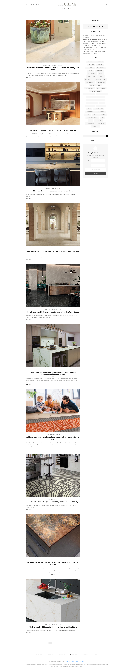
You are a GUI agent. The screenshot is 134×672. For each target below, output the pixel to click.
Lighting (101, 100)
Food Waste (88, 79)
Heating (92, 85)
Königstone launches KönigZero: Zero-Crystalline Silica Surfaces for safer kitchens (53, 374)
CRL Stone (47, 309)
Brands (83, 13)
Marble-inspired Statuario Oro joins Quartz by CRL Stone (53, 627)
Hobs (99, 85)
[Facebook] (88, 26)
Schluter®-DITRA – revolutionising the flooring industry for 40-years (53, 438)
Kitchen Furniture (102, 94)
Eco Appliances (91, 73)
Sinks (89, 109)
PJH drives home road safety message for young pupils (94, 36)
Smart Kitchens (90, 112)
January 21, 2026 (74, 430)
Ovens (101, 103)
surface (95, 114)
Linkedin (97, 655)
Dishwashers (99, 70)
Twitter (50, 655)
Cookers (90, 70)
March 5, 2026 (75, 123)
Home (42, 13)
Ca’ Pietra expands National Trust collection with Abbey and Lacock (53, 69)
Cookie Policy (82, 661)
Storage (88, 114)
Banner (47, 128)
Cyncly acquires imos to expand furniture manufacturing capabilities (94, 52)
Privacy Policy (75, 661)
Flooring (101, 76)
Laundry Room (91, 100)
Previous (40, 643)
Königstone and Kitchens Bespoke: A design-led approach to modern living (94, 44)
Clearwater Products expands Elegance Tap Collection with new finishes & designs (95, 40)
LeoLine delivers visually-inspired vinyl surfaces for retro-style (53, 502)
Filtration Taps (91, 76)
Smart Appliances (99, 109)
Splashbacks (101, 112)
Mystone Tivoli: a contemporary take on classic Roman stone (53, 251)
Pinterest (74, 655)
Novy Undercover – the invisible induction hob (53, 191)
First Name (88, 161)
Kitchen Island (91, 97)
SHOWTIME (67, 13)
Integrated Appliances (95, 91)
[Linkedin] (94, 26)
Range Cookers (90, 106)
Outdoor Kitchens (92, 103)
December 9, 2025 (74, 495)
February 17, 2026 (74, 305)
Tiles (90, 120)
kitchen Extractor (89, 94)
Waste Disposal (90, 123)
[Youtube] (96, 26)
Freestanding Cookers (100, 79)
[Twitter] (91, 26)
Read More (28, 77)
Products (59, 13)
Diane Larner (32, 61)
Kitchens (101, 97)
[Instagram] (99, 26)
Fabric (100, 73)
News (75, 13)
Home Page (45, 65)
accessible (90, 62)
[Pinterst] (102, 26)
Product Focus (53, 560)
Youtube (86, 655)
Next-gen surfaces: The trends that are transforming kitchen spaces (53, 563)
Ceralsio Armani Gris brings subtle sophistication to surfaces (53, 312)
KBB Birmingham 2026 (53, 65)
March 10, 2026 (75, 61)
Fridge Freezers (89, 82)
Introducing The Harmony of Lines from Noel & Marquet (53, 130)
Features (49, 13)
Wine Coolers (101, 123)
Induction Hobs (101, 88)
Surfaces (103, 114)
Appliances (91, 65)
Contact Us (68, 661)
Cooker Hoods (100, 67)
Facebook (39, 655)
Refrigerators (101, 106)
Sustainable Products (92, 117)
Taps (103, 117)
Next (67, 643)
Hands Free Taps (101, 82)
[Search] (107, 5)
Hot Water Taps (89, 88)
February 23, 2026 (74, 184)
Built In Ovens (90, 67)
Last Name (88, 165)
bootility (100, 65)
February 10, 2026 (74, 366)
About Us (90, 13)
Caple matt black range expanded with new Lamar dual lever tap (94, 48)
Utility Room (98, 120)
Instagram (62, 655)
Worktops (95, 126)
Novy (53, 188)
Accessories (100, 62)
